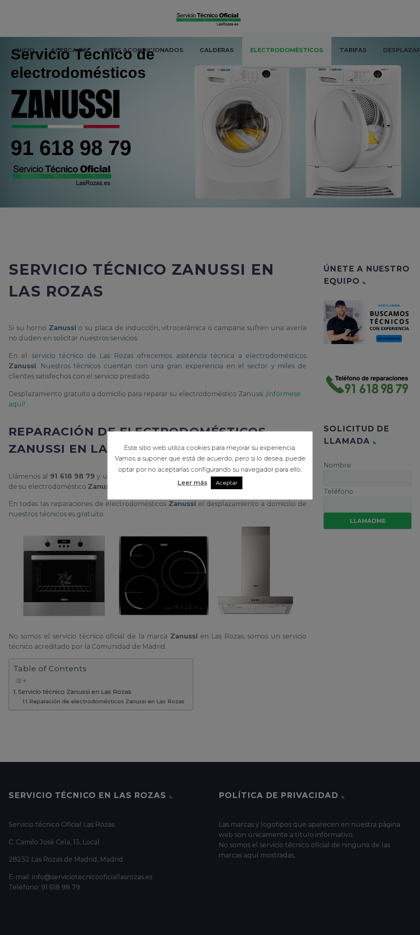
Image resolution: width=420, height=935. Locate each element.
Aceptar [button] (226, 482)
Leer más (192, 482)
